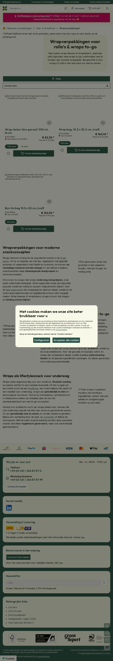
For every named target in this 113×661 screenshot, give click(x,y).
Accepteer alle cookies (66, 340)
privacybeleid (61, 330)
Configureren (41, 340)
